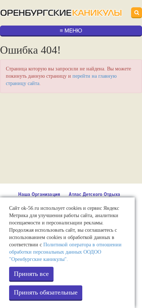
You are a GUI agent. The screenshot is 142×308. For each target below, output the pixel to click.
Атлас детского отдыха (94, 194)
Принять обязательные (46, 292)
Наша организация (39, 194)
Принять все (31, 273)
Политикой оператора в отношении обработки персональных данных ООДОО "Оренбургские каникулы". (65, 252)
